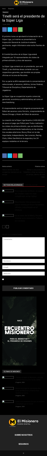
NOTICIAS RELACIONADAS (13, 185)
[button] (4, 3)
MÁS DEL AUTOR (31, 185)
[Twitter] (10, 29)
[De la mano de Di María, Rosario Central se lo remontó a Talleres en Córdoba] (8, 218)
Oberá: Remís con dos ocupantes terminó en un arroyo (11, 172)
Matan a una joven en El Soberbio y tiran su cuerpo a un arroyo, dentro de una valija (34, 173)
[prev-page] (3, 226)
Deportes (11, 9)
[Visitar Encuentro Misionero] (23, 331)
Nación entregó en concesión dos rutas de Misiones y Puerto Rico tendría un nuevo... (28, 390)
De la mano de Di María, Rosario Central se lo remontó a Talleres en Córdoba (29, 218)
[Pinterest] (15, 29)
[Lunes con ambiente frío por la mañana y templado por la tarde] (8, 404)
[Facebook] (4, 29)
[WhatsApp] (20, 29)
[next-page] (7, 226)
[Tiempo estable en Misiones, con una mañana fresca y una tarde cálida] (8, 380)
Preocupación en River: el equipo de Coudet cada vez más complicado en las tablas (29, 193)
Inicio (4, 9)
